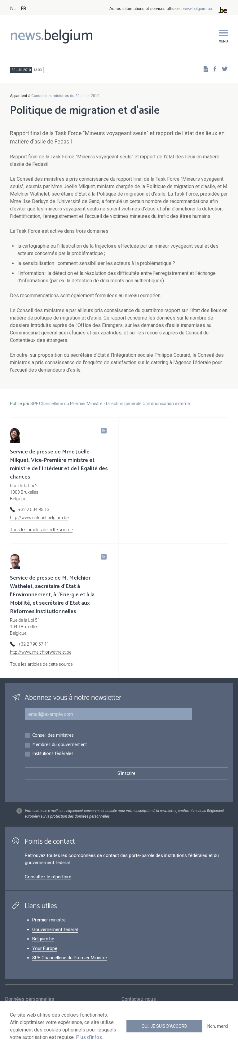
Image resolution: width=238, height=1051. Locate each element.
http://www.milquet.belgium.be (39, 517)
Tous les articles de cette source (41, 529)
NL (13, 8)
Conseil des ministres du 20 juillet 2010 (65, 96)
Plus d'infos (89, 1037)
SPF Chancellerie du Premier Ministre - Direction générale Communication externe (110, 403)
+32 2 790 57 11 (33, 644)
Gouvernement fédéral (55, 929)
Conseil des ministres (53, 735)
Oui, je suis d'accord (164, 1026)
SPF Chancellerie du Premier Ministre (69, 957)
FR (23, 8)
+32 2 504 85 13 (33, 509)
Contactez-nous (138, 999)
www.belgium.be (197, 8)
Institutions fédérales (52, 753)
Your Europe (44, 948)
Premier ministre (49, 920)
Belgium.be (43, 939)
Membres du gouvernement (59, 745)
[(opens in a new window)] (213, 68)
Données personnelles (29, 999)
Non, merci (217, 1026)
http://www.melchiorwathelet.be (40, 652)
